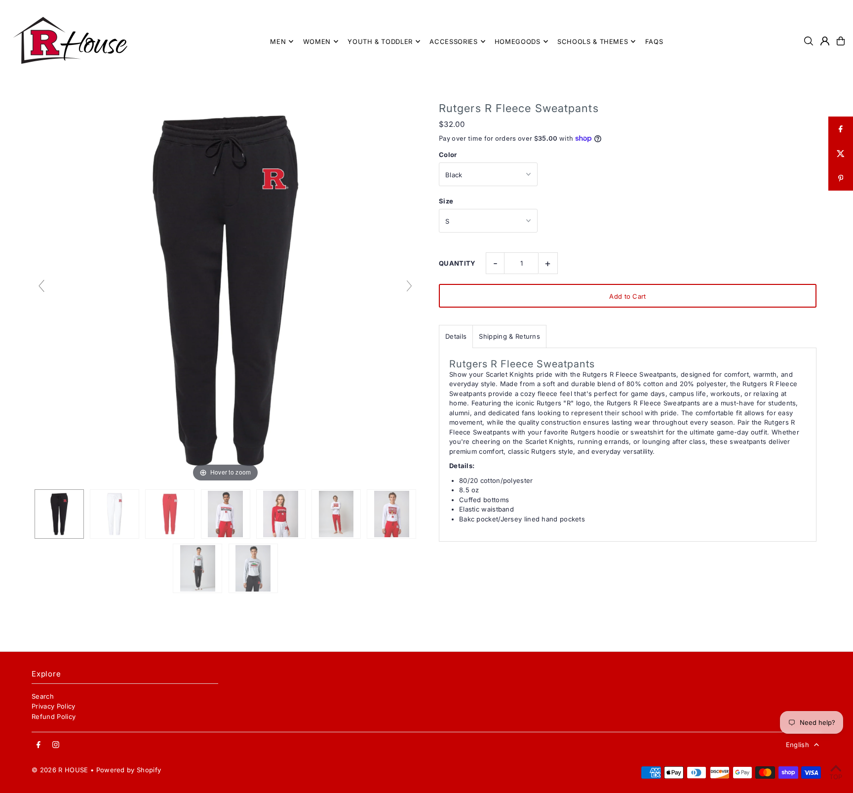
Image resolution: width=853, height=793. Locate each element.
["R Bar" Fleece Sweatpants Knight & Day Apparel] (59, 514)
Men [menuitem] (278, 41)
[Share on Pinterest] (840, 178)
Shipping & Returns (509, 336)
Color (448, 155)
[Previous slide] (41, 286)
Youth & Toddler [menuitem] (380, 41)
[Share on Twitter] (840, 153)
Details (455, 336)
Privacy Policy (54, 706)
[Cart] (841, 41)
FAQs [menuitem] (654, 41)
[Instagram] (55, 745)
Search (43, 696)
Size (446, 201)
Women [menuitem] (317, 41)
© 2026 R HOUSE (60, 770)
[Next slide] (409, 286)
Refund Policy (54, 716)
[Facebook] (38, 745)
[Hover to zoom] (225, 290)
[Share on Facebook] (840, 129)
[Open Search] (808, 41)
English (797, 745)
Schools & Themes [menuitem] (592, 41)
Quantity (457, 263)
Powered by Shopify (128, 770)
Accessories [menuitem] (453, 41)
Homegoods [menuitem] (518, 41)
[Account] (824, 41)
